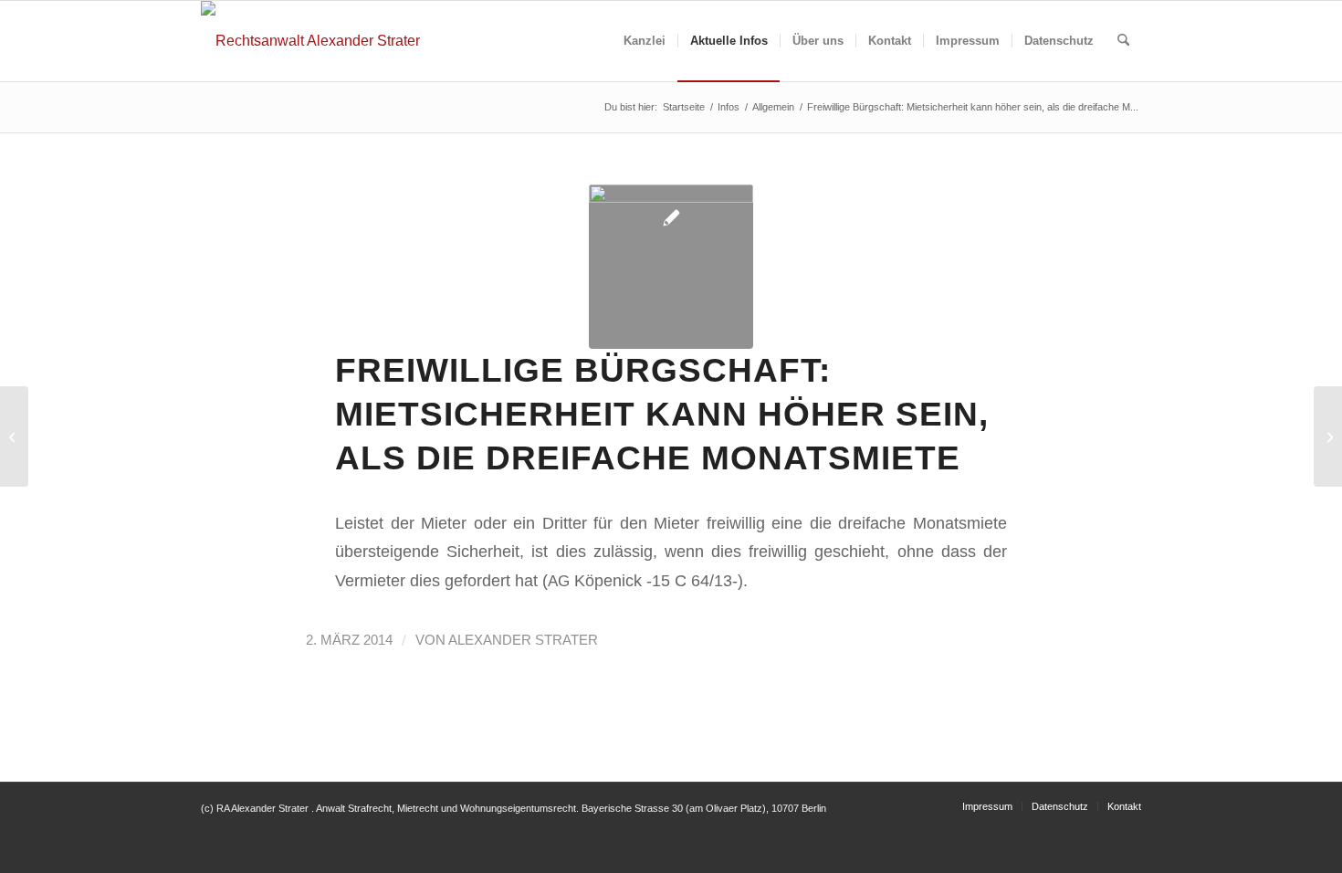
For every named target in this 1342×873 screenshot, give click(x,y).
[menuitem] (644, 41)
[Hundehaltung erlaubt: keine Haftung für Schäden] (1328, 436)
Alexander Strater (523, 640)
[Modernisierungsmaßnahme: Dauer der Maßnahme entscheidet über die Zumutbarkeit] (14, 436)
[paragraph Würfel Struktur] (671, 266)
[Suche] (1123, 41)
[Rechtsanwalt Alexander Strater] (310, 41)
